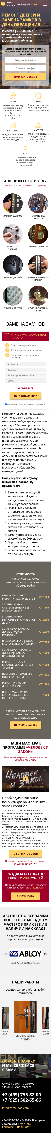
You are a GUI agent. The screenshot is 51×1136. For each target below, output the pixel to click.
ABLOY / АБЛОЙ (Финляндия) (25, 963)
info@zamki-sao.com (15, 1108)
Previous (5, 957)
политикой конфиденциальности (32, 404)
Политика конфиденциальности (16, 1125)
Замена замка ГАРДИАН (25, 1037)
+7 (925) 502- (27, 4)
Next (45, 957)
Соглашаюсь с (26, 404)
